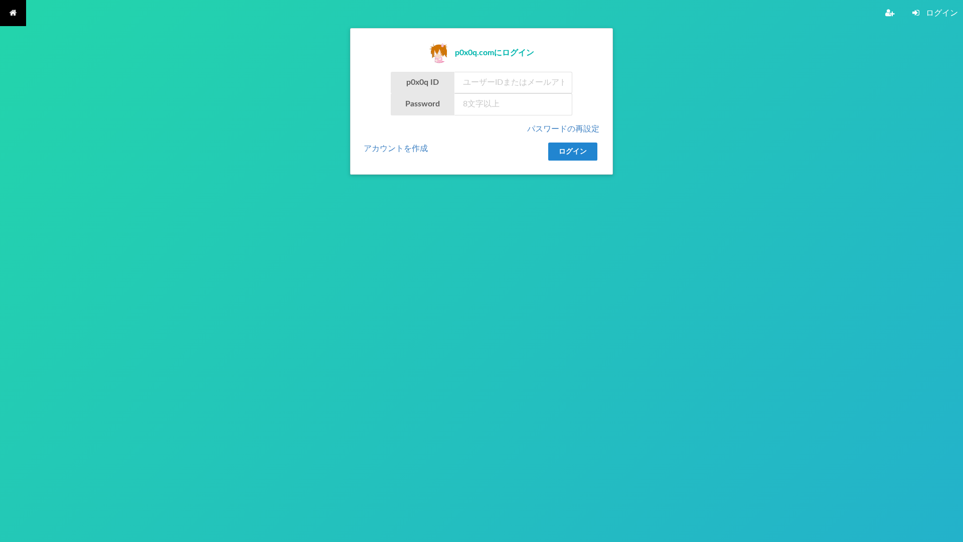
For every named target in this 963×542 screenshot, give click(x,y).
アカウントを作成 (396, 149)
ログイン (573, 151)
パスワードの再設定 (563, 129)
